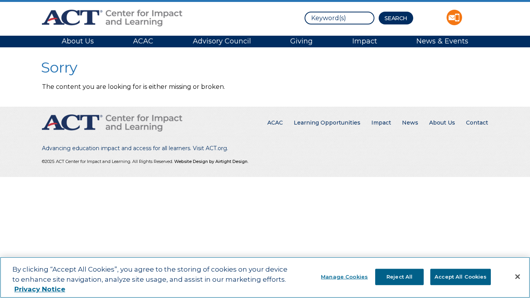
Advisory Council (222, 41)
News (410, 122)
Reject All (399, 276)
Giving (301, 41)
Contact (477, 122)
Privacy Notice (39, 289)
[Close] (517, 276)
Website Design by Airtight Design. (211, 161)
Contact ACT (454, 17)
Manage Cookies (344, 276)
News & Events (442, 41)
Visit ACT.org (210, 148)
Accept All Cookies (461, 276)
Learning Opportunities (327, 122)
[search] (339, 18)
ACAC (143, 41)
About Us (78, 41)
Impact (364, 41)
